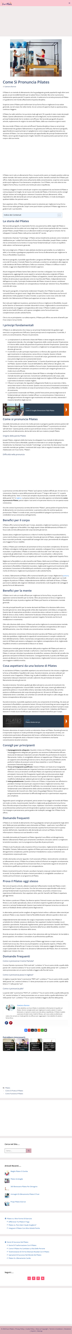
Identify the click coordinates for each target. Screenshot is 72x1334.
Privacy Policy (19, 1329)
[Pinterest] (10, 1023)
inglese (18, 498)
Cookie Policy (30, 1329)
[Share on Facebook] (25, 1030)
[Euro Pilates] (6, 3)
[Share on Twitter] (32, 1030)
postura (66, 576)
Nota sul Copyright (42, 1329)
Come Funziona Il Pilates (14, 1093)
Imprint (33, 1331)
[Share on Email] (45, 1030)
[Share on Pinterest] (29, 1030)
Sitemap (39, 1331)
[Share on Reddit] (39, 1030)
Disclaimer (67, 1329)
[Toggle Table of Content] (58, 215)
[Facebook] (6, 1023)
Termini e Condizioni (56, 1329)
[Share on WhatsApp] (42, 1030)
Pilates (7, 1088)
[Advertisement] (36, 20)
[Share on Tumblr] (35, 1030)
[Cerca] (28, 1150)
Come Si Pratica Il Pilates (14, 1091)
